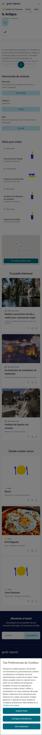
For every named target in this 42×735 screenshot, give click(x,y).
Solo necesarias (21, 726)
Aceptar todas (21, 711)
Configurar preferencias (22, 719)
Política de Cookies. (11, 705)
